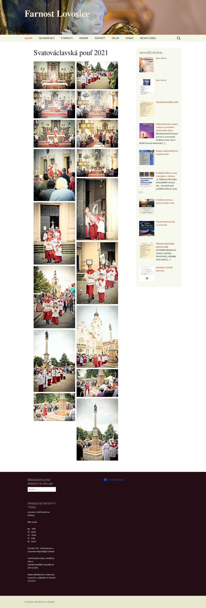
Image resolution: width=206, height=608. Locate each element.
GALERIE (28, 38)
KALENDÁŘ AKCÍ (46, 38)
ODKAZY (130, 38)
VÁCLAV (115, 38)
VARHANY (83, 38)
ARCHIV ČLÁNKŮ (148, 38)
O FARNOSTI (67, 38)
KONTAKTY (100, 38)
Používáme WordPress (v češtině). (40, 601)
